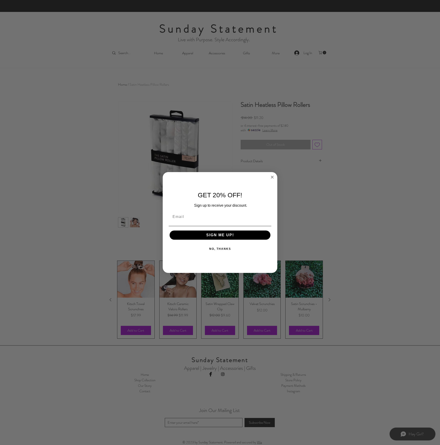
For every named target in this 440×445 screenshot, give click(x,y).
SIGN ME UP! (220, 235)
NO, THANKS (220, 248)
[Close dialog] (272, 177)
